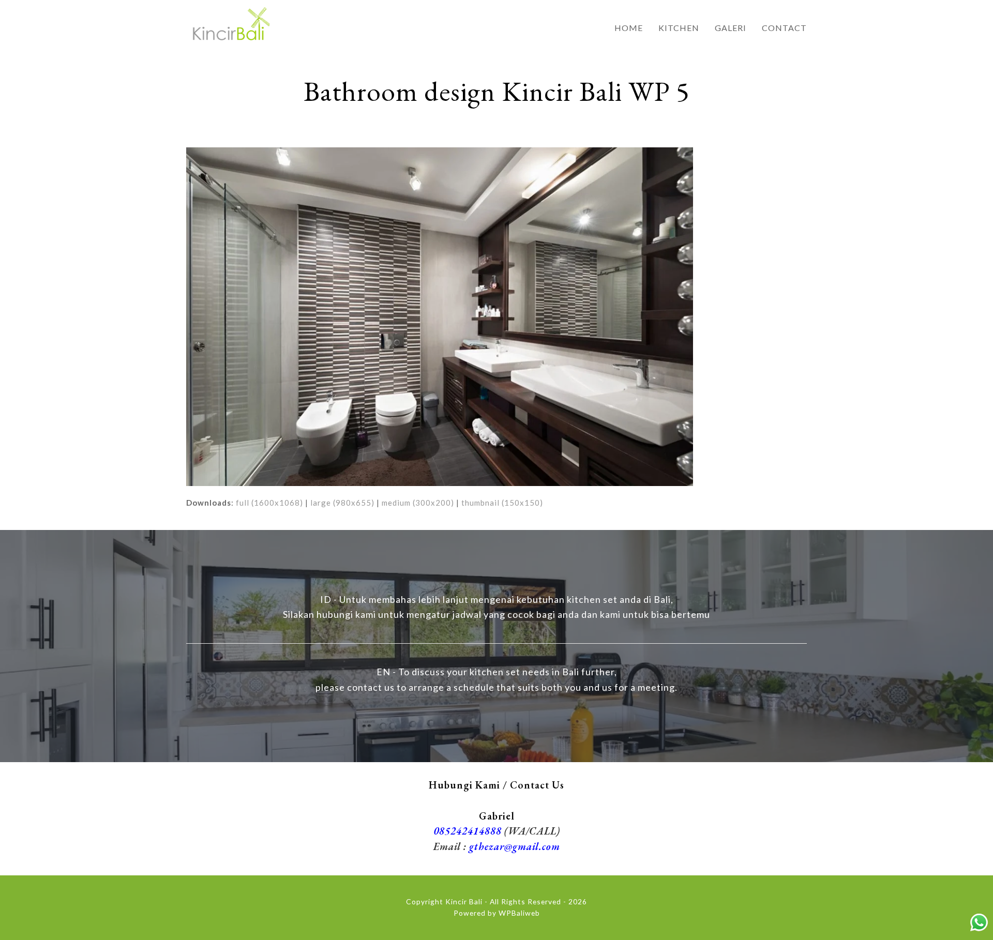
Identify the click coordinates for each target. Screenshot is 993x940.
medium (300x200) (418, 502)
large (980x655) (342, 502)
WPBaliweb (519, 912)
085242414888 (467, 831)
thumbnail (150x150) (502, 502)
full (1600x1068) (269, 502)
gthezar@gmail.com (514, 846)
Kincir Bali (464, 901)
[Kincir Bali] (230, 21)
